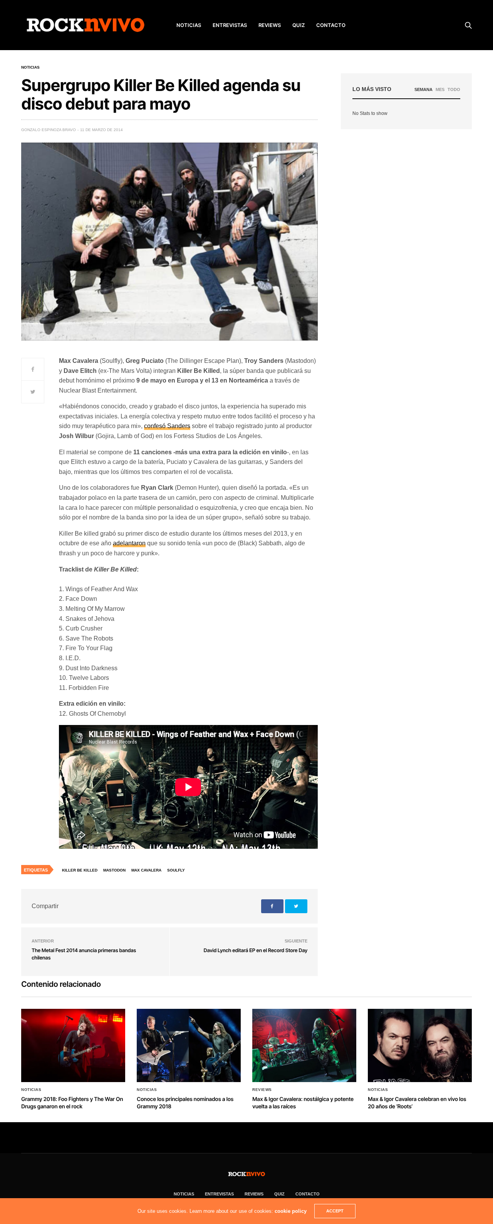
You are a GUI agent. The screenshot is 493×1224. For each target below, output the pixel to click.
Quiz (298, 25)
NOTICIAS (188, 25)
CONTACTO (330, 25)
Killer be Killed (79, 870)
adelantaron (129, 543)
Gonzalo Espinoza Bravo (48, 130)
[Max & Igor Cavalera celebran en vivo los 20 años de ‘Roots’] (420, 1045)
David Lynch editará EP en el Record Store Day (255, 951)
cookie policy (291, 1211)
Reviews (262, 1090)
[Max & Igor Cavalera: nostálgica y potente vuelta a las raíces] (304, 1045)
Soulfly (176, 870)
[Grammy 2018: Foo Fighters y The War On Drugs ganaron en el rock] (73, 1045)
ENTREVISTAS (230, 25)
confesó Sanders (167, 426)
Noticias (30, 67)
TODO (454, 89)
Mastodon (114, 870)
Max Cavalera (146, 870)
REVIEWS (269, 25)
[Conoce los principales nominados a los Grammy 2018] (189, 1045)
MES (440, 89)
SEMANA (423, 89)
